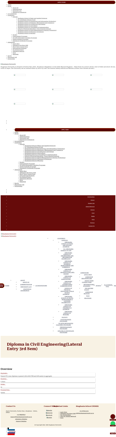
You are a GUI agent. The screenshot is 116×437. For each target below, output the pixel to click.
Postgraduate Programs (20, 36)
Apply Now (61, 2)
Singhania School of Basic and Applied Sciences (32, 18)
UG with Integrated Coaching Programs (25, 38)
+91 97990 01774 (84, 411)
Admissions (11, 42)
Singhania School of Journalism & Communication (33, 27)
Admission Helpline (21, 419)
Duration (4, 379)
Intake (3, 384)
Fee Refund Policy (18, 50)
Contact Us (92, 226)
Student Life (91, 203)
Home (9, 5)
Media (93, 216)
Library (93, 200)
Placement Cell (12, 57)
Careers (92, 209)
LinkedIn (49, 410)
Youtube (49, 417)
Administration (17, 9)
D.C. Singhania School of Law (27, 20)
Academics (11, 15)
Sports (10, 56)
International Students (19, 48)
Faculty (15, 35)
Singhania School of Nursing (26, 33)
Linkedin (12, 430)
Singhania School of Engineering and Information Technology (37, 21)
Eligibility (4, 373)
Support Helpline (21, 421)
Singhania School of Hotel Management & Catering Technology (37, 30)
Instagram (49, 413)
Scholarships (91, 196)
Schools (15, 17)
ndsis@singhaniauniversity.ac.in (84, 413)
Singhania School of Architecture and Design (31, 24)
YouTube (12, 434)
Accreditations (12, 14)
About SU (15, 8)
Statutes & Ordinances (19, 12)
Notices (92, 222)
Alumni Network (90, 206)
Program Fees (5, 390)
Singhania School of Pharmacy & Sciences (31, 32)
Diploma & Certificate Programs (22, 41)
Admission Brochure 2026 (20, 45)
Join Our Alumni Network (68, 416)
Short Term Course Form (20, 47)
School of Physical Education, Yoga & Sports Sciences (34, 29)
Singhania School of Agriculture (27, 26)
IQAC (93, 213)
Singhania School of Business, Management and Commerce (36, 23)
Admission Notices (18, 51)
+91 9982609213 (21, 414)
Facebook (49, 415)
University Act (17, 11)
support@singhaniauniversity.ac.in (21, 417)
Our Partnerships (65, 415)
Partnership (11, 59)
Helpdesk (15, 54)
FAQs (14, 53)
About (9, 6)
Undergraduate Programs (20, 39)
